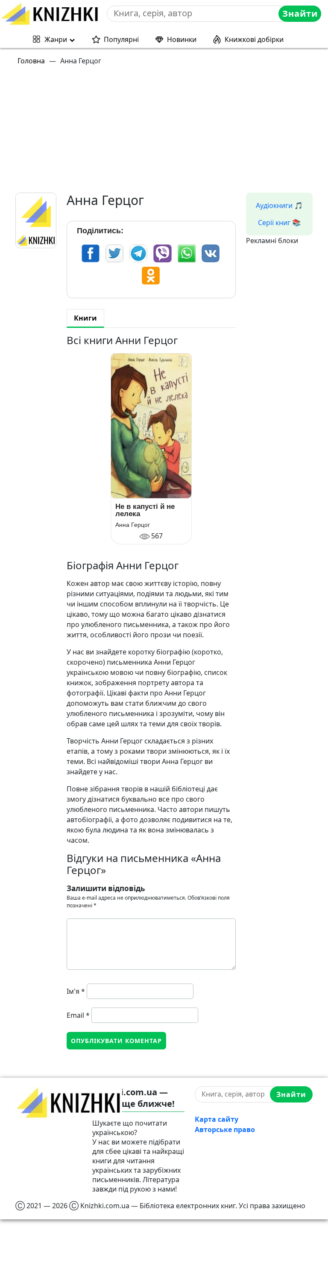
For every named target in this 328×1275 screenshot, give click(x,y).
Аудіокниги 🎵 (279, 205)
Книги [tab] (85, 318)
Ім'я (76, 991)
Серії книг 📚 (279, 222)
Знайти (300, 13)
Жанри (55, 39)
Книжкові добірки (254, 39)
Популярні (121, 39)
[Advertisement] (169, 133)
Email (78, 1015)
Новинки (181, 39)
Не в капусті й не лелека (145, 510)
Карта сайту (216, 1119)
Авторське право (225, 1129)
